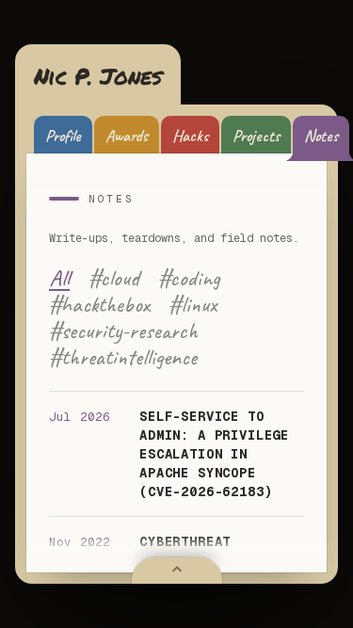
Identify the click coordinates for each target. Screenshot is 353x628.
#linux (192, 304)
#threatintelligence (123, 357)
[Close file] (177, 570)
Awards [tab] (126, 135)
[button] (98, 76)
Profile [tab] (63, 135)
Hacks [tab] (190, 135)
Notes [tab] (321, 135)
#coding (189, 277)
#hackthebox (99, 304)
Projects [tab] (256, 135)
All (59, 277)
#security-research (123, 330)
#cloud (113, 277)
